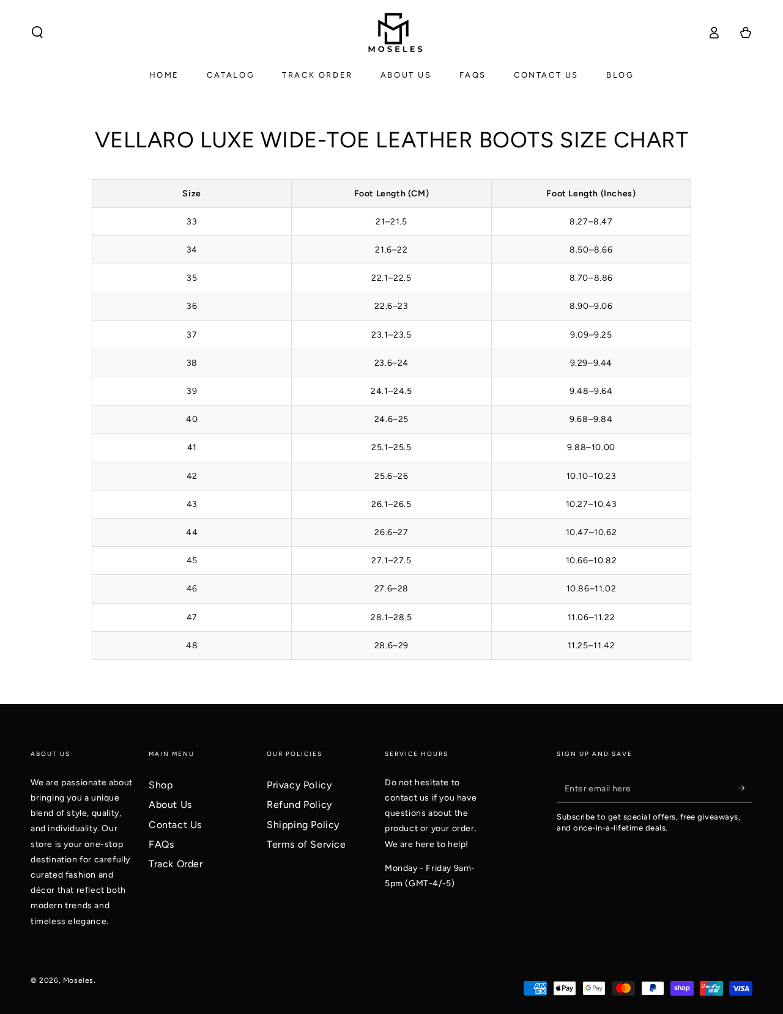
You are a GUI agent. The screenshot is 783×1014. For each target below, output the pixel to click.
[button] (37, 32)
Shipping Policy (303, 825)
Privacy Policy (299, 785)
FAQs (161, 844)
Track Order (176, 864)
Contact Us (175, 825)
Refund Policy (299, 804)
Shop (161, 785)
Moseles (78, 980)
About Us (170, 804)
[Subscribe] (745, 788)
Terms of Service (306, 844)
